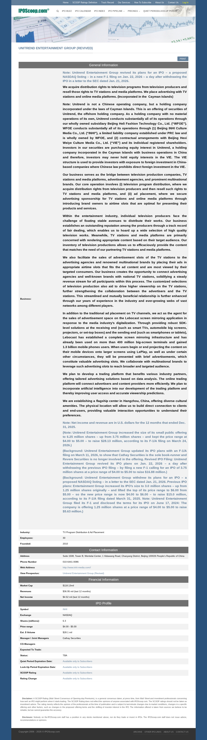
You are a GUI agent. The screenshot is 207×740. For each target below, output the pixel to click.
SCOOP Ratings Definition (84, 2)
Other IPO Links (153, 732)
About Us (159, 2)
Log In (185, 2)
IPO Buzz (67, 11)
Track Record (107, 2)
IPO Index (99, 11)
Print (183, 59)
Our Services (124, 2)
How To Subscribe (142, 2)
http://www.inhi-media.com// (77, 567)
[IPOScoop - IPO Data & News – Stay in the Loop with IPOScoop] (35, 10)
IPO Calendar (83, 11)
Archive (137, 732)
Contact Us (173, 2)
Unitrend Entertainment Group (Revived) (83, 573)
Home (65, 2)
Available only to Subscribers (77, 661)
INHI (65, 609)
